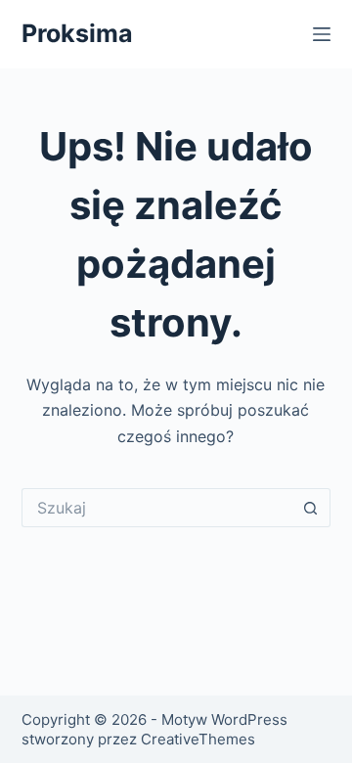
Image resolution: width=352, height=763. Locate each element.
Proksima (77, 33)
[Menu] (321, 34)
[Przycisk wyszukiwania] (310, 507)
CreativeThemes (198, 739)
